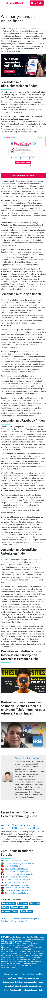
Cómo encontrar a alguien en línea (19, 871)
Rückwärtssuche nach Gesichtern (28, 986)
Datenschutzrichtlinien (12, 982)
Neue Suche (37, 3)
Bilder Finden (26, 911)
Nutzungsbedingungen (33, 982)
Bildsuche (22, 903)
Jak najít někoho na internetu (16, 869)
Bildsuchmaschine (19, 907)
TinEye (5, 907)
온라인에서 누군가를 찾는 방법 (16, 882)
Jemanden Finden (9, 911)
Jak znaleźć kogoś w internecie (17, 885)
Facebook (34, 903)
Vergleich (9, 986)
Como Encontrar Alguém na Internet (19, 863)
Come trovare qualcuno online (17, 877)
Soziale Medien (8, 903)
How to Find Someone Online (16, 861)
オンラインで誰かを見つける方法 (17, 879)
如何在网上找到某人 (12, 866)
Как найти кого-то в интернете (17, 887)
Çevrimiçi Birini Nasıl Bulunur (17, 893)
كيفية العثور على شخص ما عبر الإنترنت (18, 890)
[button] (23, 680)
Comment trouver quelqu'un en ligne (20, 874)
